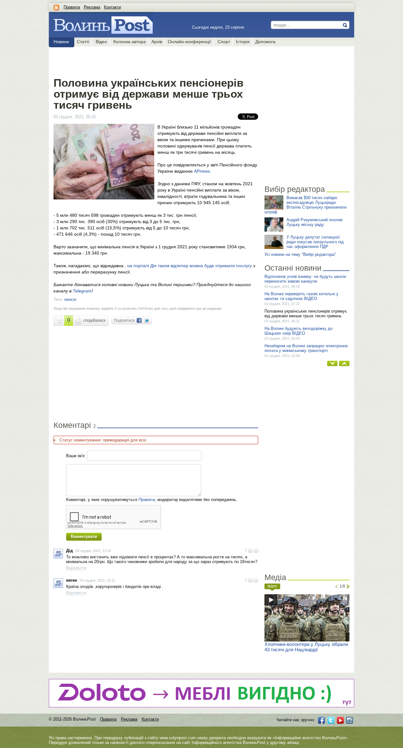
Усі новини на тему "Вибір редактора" (300, 254)
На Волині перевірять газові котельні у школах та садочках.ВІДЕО (301, 296)
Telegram (82, 290)
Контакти (112, 7)
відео (272, 586)
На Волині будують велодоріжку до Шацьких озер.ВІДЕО (298, 331)
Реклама (92, 7)
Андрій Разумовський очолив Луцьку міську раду (315, 222)
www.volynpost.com (178, 737)
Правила (72, 7)
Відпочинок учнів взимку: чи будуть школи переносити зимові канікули (305, 279)
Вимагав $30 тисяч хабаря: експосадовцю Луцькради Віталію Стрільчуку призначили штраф (305, 204)
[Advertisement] (155, 60)
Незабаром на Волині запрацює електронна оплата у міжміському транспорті (306, 348)
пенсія (70, 299)
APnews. (202, 171)
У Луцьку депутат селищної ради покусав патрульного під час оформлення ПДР (315, 242)
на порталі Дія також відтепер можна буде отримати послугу (189, 265)
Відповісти (76, 568)
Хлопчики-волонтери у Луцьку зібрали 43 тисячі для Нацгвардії (306, 647)
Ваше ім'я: (76, 455)
